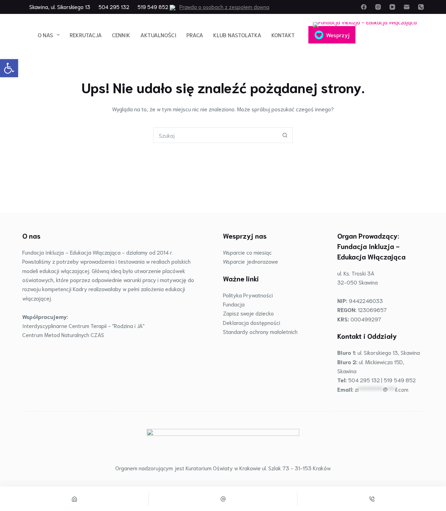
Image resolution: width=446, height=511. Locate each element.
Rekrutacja (86, 34)
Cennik (121, 34)
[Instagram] (378, 7)
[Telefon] (421, 7)
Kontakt (283, 34)
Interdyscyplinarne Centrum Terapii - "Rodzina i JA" (83, 325)
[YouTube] (392, 7)
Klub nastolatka (237, 34)
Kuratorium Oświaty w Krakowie (223, 467)
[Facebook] (364, 7)
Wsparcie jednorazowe (250, 261)
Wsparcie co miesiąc (247, 252)
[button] (9, 68)
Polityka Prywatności (248, 294)
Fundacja (234, 304)
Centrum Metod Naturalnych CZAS (63, 334)
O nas (45, 34)
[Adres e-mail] (406, 7)
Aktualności (158, 34)
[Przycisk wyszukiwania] (284, 135)
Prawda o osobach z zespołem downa (224, 6)
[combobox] (215, 135)
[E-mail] (223, 499)
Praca (194, 34)
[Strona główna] (74, 499)
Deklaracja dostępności (251, 322)
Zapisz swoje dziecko (248, 313)
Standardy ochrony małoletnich (260, 331)
